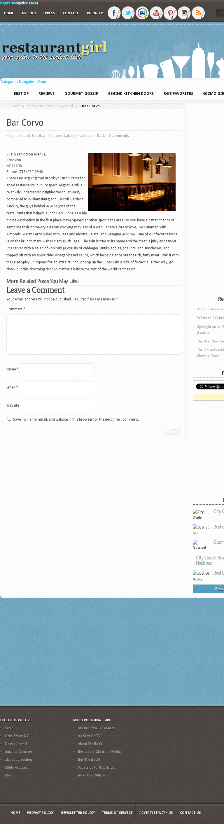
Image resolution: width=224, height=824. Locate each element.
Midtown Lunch (17, 767)
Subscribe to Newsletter (96, 767)
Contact (71, 13)
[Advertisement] (182, 757)
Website (12, 405)
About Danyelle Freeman (96, 727)
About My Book (90, 743)
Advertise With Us (92, 775)
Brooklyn (71, 106)
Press (50, 13)
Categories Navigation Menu (23, 82)
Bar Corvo (24, 123)
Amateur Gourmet (18, 751)
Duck (101, 136)
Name (12, 369)
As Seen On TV (89, 735)
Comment (15, 309)
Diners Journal (16, 743)
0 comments (119, 136)
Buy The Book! (89, 759)
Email (12, 387)
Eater (9, 727)
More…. (10, 775)
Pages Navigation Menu (19, 3)
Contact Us (190, 813)
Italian (69, 136)
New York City (49, 106)
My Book (29, 13)
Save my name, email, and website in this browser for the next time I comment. (76, 419)
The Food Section (18, 759)
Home (9, 13)
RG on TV (95, 13)
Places (30, 106)
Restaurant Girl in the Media (99, 751)
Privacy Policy (40, 813)
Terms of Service (117, 813)
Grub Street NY (17, 735)
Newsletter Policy (78, 813)
